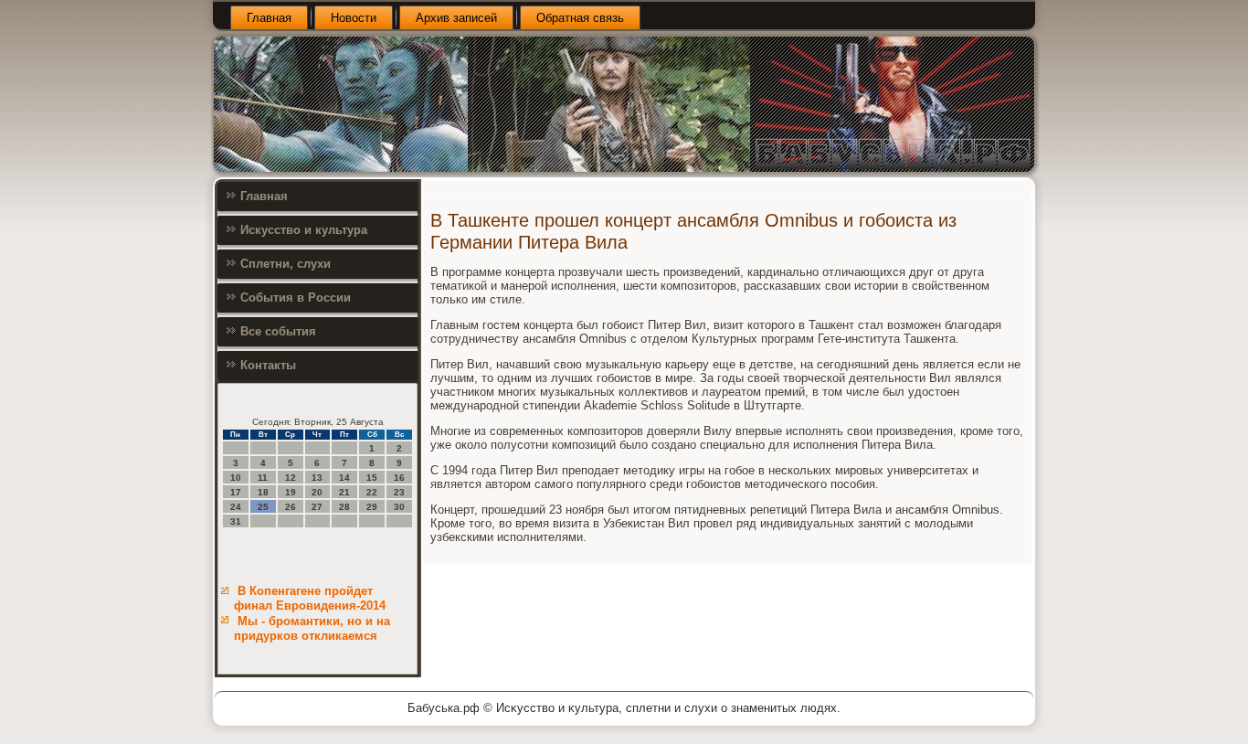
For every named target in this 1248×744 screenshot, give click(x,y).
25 (263, 507)
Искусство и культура (303, 230)
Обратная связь (580, 18)
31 (235, 521)
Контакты (268, 365)
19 (290, 492)
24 (235, 507)
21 (344, 492)
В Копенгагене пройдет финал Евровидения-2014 (310, 598)
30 (399, 507)
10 (235, 478)
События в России (295, 297)
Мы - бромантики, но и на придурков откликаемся (312, 628)
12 (290, 478)
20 (317, 492)
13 (317, 478)
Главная (269, 18)
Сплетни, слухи (285, 264)
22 (371, 492)
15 (371, 478)
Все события (278, 331)
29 (371, 507)
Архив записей (456, 18)
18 (263, 492)
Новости (353, 18)
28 (344, 507)
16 (399, 478)
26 (290, 507)
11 (263, 478)
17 (235, 492)
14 (344, 478)
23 (399, 492)
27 (317, 507)
